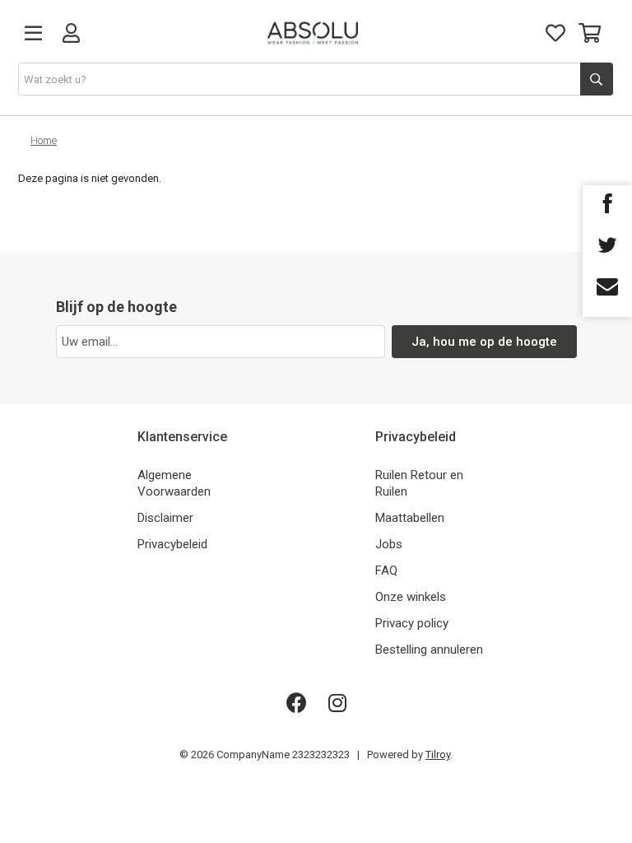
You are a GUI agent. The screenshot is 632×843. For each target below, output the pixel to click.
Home (43, 140)
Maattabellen (409, 517)
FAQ (386, 570)
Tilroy (437, 754)
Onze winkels (410, 596)
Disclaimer (165, 517)
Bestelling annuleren (429, 649)
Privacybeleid (172, 544)
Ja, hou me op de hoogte (484, 341)
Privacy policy (411, 623)
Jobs (388, 544)
